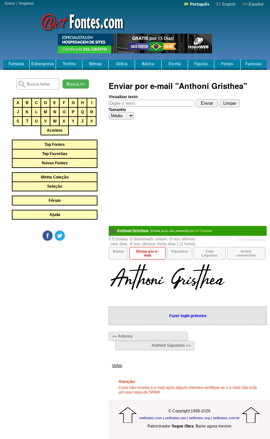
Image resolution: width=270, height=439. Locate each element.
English (228, 4)
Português (199, 4)
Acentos (55, 130)
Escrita (175, 64)
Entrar (10, 3)
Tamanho (117, 109)
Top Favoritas (55, 153)
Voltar (117, 365)
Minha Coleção (54, 177)
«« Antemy (122, 336)
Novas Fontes (55, 163)
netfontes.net (175, 418)
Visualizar (179, 251)
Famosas (253, 64)
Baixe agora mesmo (213, 426)
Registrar (26, 3)
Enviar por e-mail (147, 253)
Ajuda (54, 214)
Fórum (55, 200)
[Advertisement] (54, 291)
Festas (227, 64)
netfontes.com (150, 418)
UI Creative (203, 231)
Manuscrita (223, 239)
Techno (69, 64)
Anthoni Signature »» (171, 345)
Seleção (54, 186)
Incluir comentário (246, 253)
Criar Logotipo (210, 253)
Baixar (118, 251)
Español (255, 4)
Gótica (121, 64)
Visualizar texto (123, 97)
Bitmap (95, 64)
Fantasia (16, 64)
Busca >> (76, 84)
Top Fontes (54, 144)
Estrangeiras (42, 64)
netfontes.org (199, 418)
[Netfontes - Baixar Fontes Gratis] (82, 21)
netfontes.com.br (226, 418)
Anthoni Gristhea (132, 231)
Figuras (201, 64)
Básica (148, 64)
